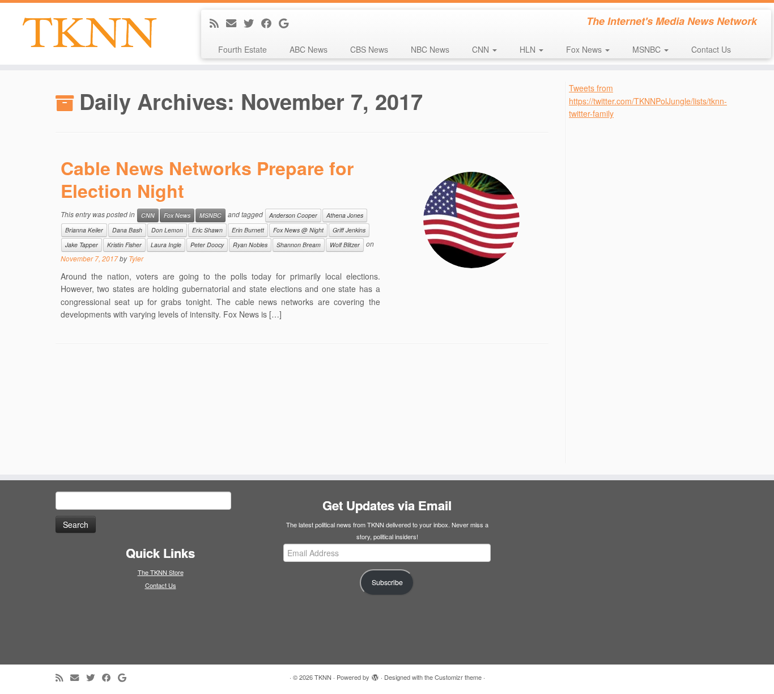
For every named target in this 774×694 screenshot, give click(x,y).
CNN (481, 49)
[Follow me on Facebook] (270, 22)
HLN (529, 49)
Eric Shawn (207, 230)
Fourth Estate (242, 49)
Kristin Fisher (124, 244)
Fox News (585, 49)
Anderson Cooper (293, 215)
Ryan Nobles (250, 244)
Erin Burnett (248, 230)
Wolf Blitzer (345, 244)
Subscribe (387, 582)
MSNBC (647, 49)
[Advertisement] (654, 290)
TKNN (322, 677)
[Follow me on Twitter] (252, 22)
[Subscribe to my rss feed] (218, 22)
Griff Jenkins (349, 230)
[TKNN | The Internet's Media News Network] (89, 33)
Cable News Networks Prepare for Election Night (207, 179)
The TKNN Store (161, 572)
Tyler (136, 258)
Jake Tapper (81, 244)
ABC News (309, 49)
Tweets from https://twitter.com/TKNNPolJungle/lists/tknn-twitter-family (648, 100)
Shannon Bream (299, 244)
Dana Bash (127, 230)
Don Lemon (167, 230)
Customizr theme (458, 677)
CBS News (369, 49)
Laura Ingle (166, 244)
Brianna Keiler (84, 230)
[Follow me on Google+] (287, 22)
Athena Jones (344, 215)
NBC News (430, 49)
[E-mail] (235, 22)
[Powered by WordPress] (375, 675)
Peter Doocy (207, 244)
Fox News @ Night (298, 230)
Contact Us (711, 49)
